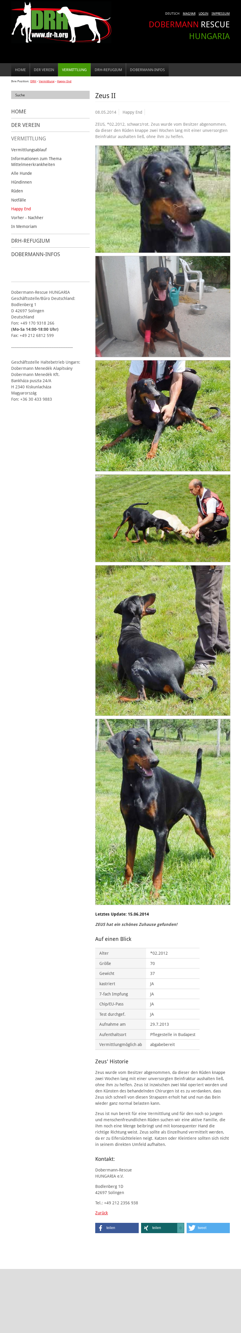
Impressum (221, 13)
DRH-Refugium (108, 69)
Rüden (17, 191)
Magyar (189, 13)
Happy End (64, 81)
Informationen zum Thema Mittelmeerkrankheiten (36, 161)
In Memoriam (24, 226)
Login (203, 13)
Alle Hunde (21, 173)
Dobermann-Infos (147, 69)
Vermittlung (74, 69)
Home (20, 69)
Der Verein (44, 69)
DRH (33, 81)
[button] (116, 1228)
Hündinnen (21, 182)
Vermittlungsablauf (29, 149)
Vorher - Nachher (27, 217)
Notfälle (18, 200)
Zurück (101, 1213)
